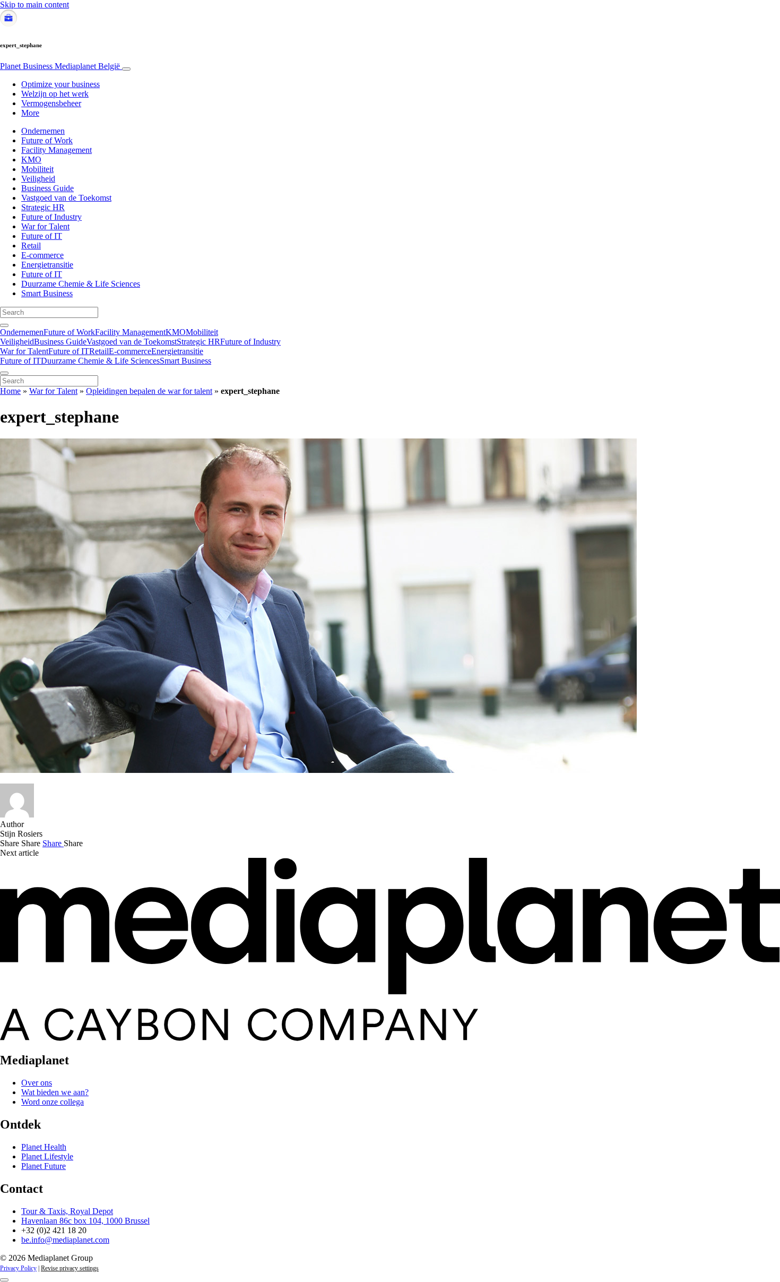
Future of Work (47, 140)
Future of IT (41, 235)
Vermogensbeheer (51, 103)
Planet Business (60, 66)
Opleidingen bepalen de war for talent (149, 390)
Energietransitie (47, 264)
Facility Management (56, 149)
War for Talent (45, 226)
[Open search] (4, 325)
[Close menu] (4, 373)
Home (10, 390)
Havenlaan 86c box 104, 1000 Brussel (85, 1220)
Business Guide (47, 188)
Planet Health (43, 1146)
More (30, 112)
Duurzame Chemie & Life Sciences (80, 283)
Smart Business (47, 293)
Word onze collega (52, 1101)
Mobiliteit (37, 169)
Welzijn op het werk (55, 93)
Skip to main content (34, 4)
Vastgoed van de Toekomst (66, 197)
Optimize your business (60, 84)
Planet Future (43, 1166)
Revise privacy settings (70, 1268)
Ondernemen (43, 130)
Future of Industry (51, 216)
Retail (31, 245)
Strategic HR (43, 207)
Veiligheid (38, 178)
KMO (31, 159)
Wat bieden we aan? (55, 1092)
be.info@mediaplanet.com (65, 1239)
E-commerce (42, 255)
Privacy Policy (18, 1268)
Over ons (36, 1082)
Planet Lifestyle (47, 1156)
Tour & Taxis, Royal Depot (67, 1211)
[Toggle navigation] (126, 69)
